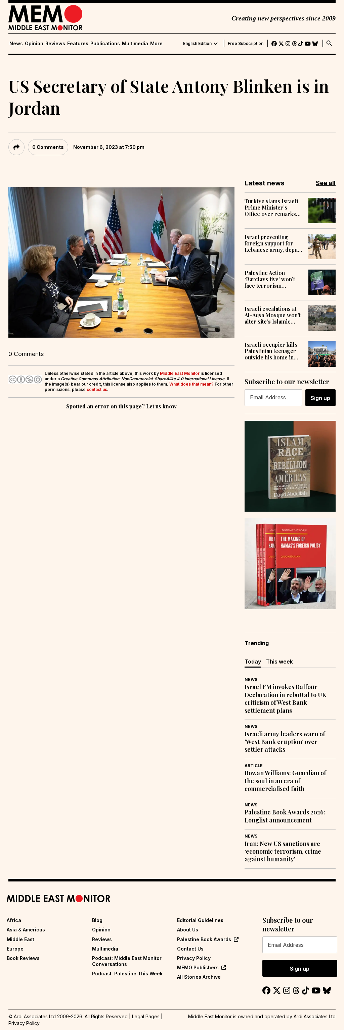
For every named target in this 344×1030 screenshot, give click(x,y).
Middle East (20, 939)
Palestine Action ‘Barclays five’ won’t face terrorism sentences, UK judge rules (270, 279)
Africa (14, 920)
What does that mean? (191, 384)
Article (254, 765)
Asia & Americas (26, 929)
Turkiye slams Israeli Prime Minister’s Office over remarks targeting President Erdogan (271, 207)
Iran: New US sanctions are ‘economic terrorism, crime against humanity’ (283, 851)
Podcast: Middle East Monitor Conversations (127, 961)
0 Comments (48, 147)
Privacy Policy (194, 958)
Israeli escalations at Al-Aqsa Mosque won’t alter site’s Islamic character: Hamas (273, 315)
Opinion (34, 43)
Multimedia (135, 43)
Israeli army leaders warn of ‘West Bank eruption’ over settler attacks (285, 742)
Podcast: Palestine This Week (127, 973)
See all (326, 182)
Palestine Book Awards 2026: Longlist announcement (285, 816)
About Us (187, 929)
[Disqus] (121, 503)
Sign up (320, 398)
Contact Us (190, 949)
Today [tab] (253, 661)
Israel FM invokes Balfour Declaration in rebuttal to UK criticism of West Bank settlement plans (285, 698)
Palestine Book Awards (204, 939)
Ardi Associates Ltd (315, 1016)
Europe (15, 949)
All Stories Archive (199, 977)
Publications (105, 43)
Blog (97, 920)
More (156, 43)
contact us (97, 389)
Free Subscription (245, 43)
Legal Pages (146, 1016)
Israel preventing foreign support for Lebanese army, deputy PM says (273, 243)
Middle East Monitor (180, 373)
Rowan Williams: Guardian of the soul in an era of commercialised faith (285, 781)
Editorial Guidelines (200, 920)
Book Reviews (23, 958)
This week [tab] (279, 661)
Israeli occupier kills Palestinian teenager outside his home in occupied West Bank (271, 351)
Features (77, 43)
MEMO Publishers (198, 967)
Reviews (55, 43)
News (16, 43)
